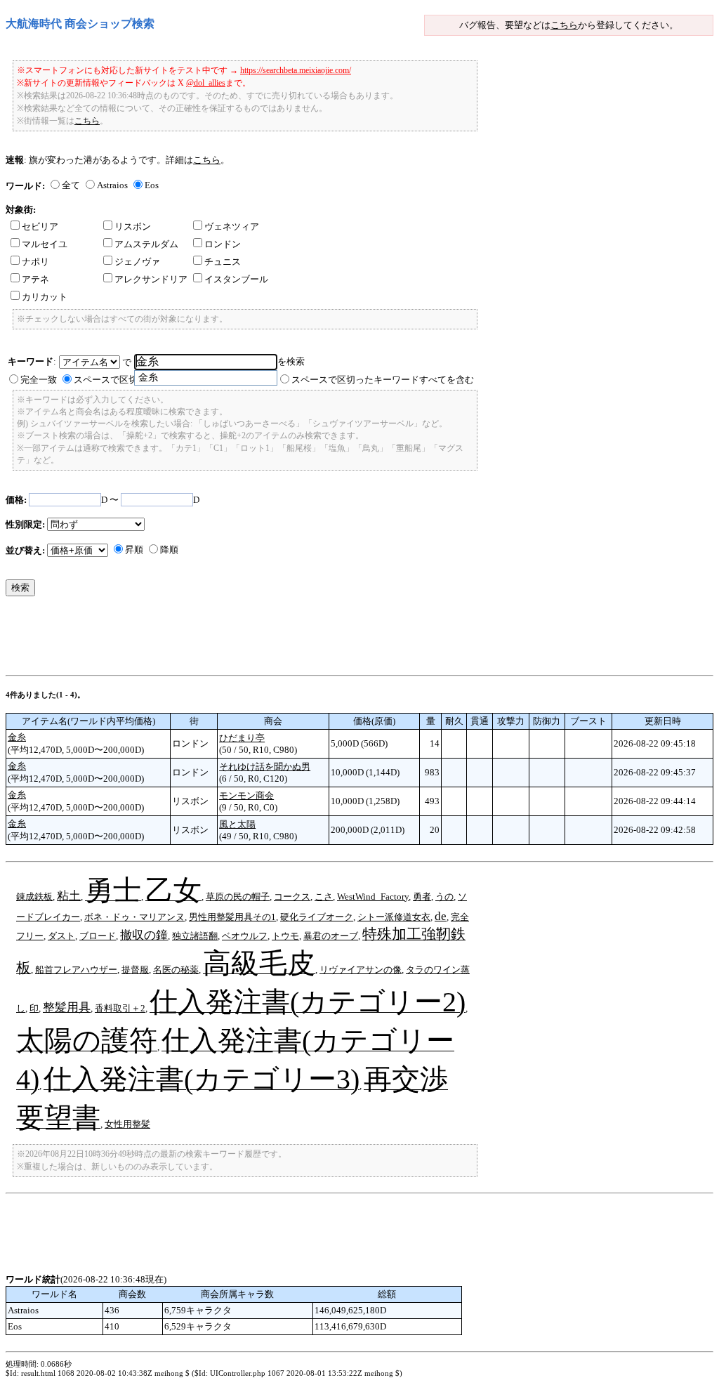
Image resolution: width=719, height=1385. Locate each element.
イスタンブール (236, 279)
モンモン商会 (246, 795)
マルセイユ (44, 244)
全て (71, 185)
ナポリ (35, 261)
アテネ (35, 279)
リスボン (132, 226)
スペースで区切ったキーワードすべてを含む (382, 379)
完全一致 (38, 379)
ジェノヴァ (137, 261)
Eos (152, 185)
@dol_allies (205, 83)
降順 (169, 549)
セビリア (40, 226)
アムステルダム (146, 244)
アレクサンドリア (150, 279)
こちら (564, 25)
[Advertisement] (261, 639)
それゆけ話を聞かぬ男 (264, 766)
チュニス (222, 261)
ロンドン (222, 244)
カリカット (44, 296)
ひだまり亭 (242, 738)
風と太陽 (237, 824)
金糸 (17, 737)
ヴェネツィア (231, 226)
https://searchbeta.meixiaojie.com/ (295, 70)
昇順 (134, 549)
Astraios (112, 185)
